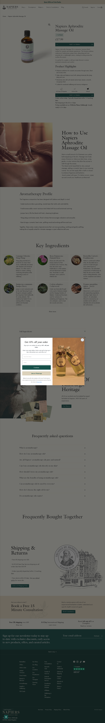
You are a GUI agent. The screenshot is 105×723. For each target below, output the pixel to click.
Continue (36, 367)
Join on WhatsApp (36, 373)
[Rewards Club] (6, 717)
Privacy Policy (39, 382)
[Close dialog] (82, 339)
